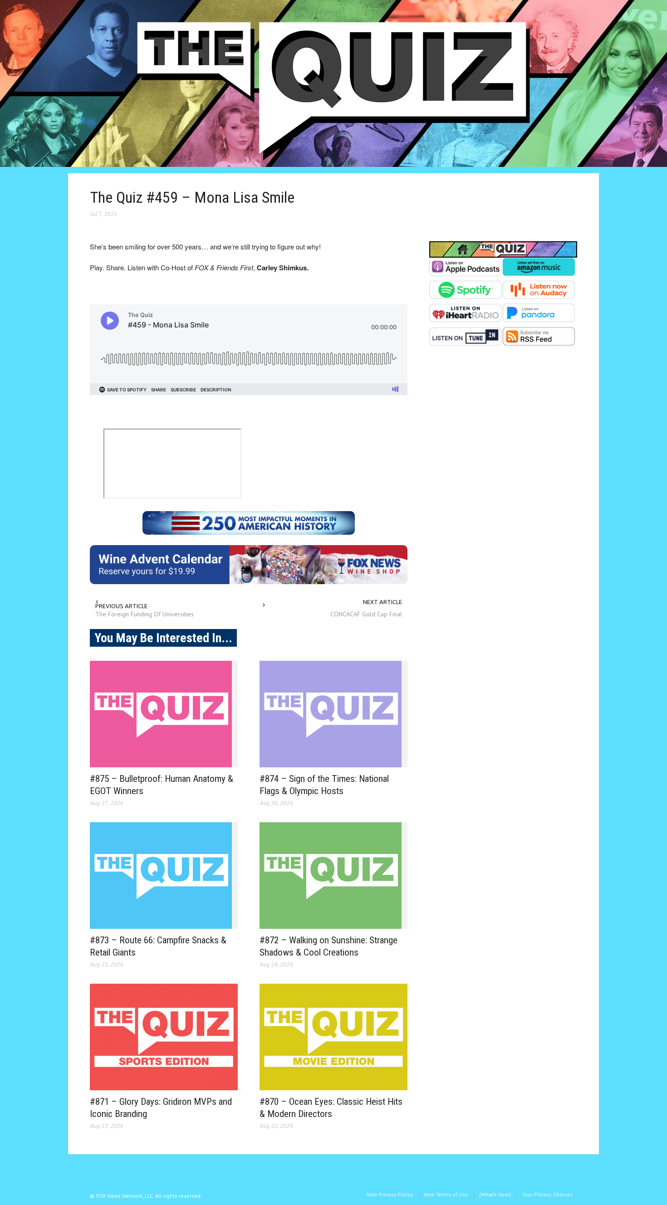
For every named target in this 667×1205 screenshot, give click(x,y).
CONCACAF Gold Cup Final (366, 614)
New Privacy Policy (390, 1194)
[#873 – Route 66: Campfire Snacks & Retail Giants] (164, 875)
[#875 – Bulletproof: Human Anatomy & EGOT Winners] (164, 714)
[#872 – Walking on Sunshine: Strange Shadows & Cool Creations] (333, 875)
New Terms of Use (446, 1194)
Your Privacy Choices (547, 1194)
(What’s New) (495, 1194)
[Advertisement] (503, 445)
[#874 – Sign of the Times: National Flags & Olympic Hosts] (333, 714)
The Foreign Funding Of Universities (144, 614)
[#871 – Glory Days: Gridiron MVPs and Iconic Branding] (164, 1037)
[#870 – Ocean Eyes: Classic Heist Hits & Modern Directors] (333, 1037)
